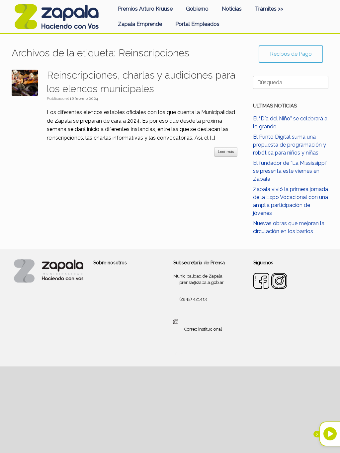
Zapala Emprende (140, 24)
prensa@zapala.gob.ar (201, 282)
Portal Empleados (197, 24)
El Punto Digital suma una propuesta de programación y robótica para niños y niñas (289, 145)
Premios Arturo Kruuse (145, 9)
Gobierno (197, 9)
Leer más (226, 152)
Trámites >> (269, 9)
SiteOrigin (178, 353)
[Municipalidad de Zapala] (56, 16)
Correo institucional (203, 329)
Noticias (232, 9)
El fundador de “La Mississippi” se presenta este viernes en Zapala (290, 171)
